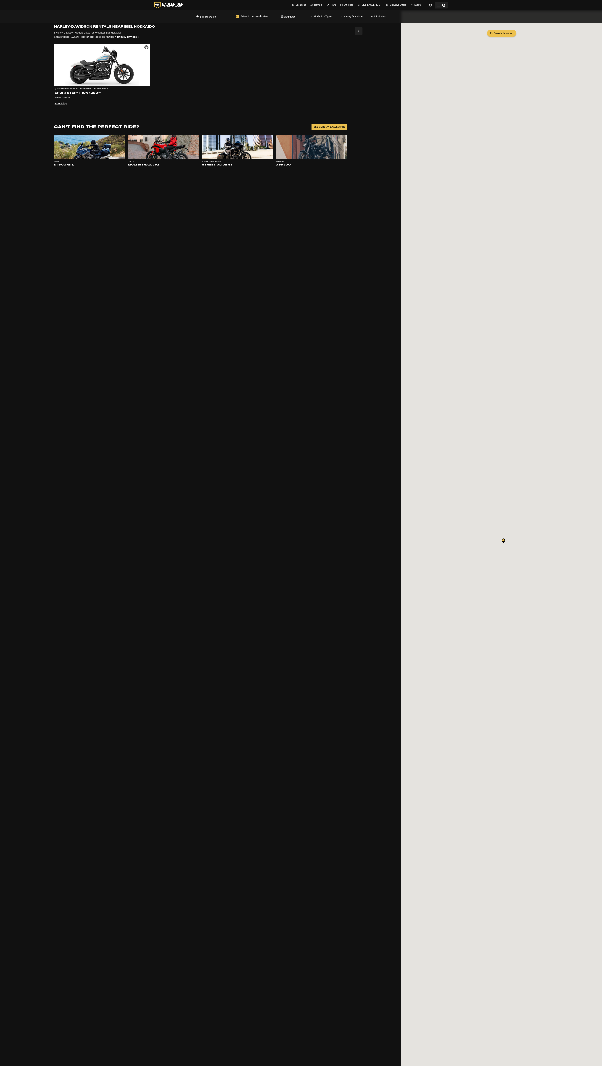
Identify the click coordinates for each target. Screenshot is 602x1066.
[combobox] (213, 16)
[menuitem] (299, 5)
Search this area (503, 33)
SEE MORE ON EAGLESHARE (329, 127)
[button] (102, 75)
